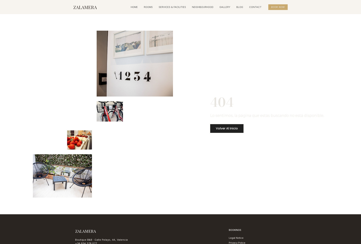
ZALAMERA (85, 7)
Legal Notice (236, 237)
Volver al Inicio (227, 128)
